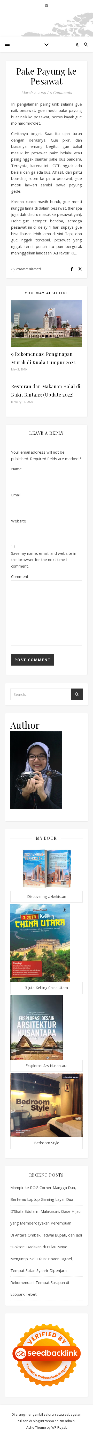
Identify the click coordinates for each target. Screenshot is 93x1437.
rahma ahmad (28, 268)
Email (15, 494)
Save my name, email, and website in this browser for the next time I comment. (43, 560)
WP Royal (58, 1427)
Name (16, 468)
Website (18, 520)
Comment (19, 576)
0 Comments (61, 92)
